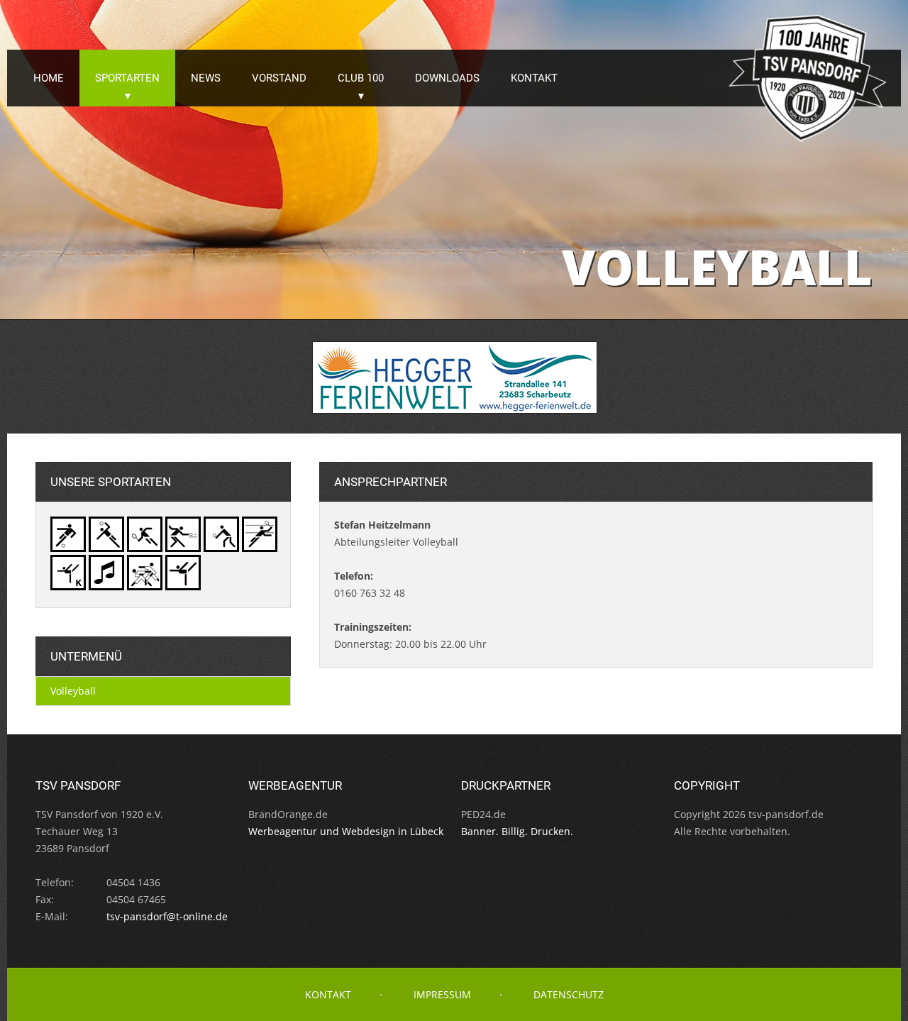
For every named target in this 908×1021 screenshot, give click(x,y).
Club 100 (361, 78)
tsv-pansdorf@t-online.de (167, 916)
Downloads (447, 78)
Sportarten (127, 78)
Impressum (442, 994)
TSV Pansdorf (809, 78)
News (206, 78)
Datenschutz (568, 994)
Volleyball (73, 690)
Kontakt (534, 78)
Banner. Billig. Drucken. (517, 831)
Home (48, 78)
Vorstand (279, 78)
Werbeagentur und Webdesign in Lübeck (345, 831)
